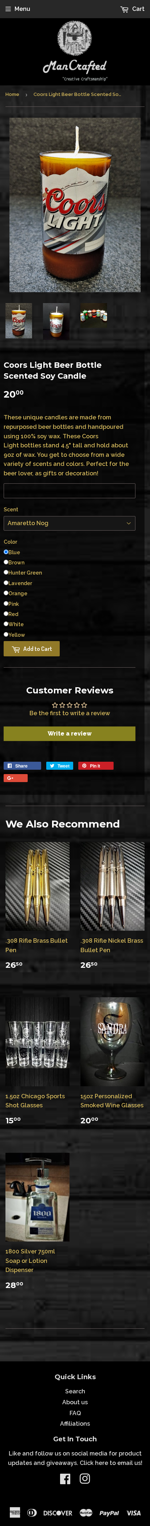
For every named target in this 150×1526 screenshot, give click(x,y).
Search (75, 1391)
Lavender (20, 583)
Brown (16, 562)
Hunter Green (25, 573)
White (16, 624)
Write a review (70, 733)
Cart (138, 8)
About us (75, 1402)
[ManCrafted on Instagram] (84, 1481)
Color (10, 542)
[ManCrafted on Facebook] (65, 1481)
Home (12, 94)
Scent (11, 509)
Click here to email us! (111, 1462)
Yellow (16, 635)
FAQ (75, 1413)
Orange (17, 593)
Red (13, 614)
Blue (14, 552)
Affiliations (75, 1423)
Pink (13, 604)
